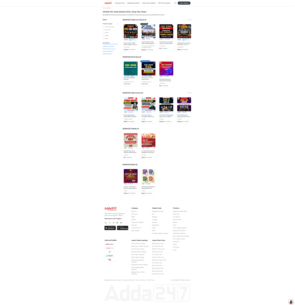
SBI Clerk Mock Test (158, 243)
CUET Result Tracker (179, 239)
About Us (134, 211)
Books (106, 38)
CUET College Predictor (180, 228)
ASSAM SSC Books (107, 53)
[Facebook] (117, 222)
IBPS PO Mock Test (157, 268)
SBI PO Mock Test (157, 252)
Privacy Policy (150, 280)
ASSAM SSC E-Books (108, 51)
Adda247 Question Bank (180, 211)
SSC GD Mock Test (157, 246)
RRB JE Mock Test (157, 271)
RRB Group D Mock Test (159, 260)
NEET (153, 230)
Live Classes (176, 217)
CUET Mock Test (157, 263)
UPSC (153, 228)
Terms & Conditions (141, 280)
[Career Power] (109, 248)
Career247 (176, 241)
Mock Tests (107, 29)
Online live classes (109, 26)
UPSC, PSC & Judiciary (164, 3)
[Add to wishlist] (137, 39)
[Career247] (109, 259)
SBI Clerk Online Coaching (138, 252)
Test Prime (176, 247)
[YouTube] (121, 222)
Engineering (155, 225)
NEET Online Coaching (137, 257)
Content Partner (136, 228)
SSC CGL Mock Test (158, 257)
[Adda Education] (109, 244)
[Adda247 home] (108, 3)
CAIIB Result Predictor (179, 233)
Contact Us (134, 214)
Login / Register (184, 3)
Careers (133, 219)
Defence (154, 222)
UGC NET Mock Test (158, 274)
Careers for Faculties (137, 222)
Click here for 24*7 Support (113, 218)
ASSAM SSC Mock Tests (108, 46)
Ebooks (107, 35)
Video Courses (177, 219)
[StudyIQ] (109, 251)
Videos (106, 32)
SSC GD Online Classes (138, 249)
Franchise (134, 225)
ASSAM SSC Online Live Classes (110, 44)
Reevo (175, 244)
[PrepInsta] (109, 255)
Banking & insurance (157, 211)
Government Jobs (119, 3)
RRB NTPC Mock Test (158, 249)
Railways (154, 217)
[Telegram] (113, 222)
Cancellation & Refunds (128, 280)
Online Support (135, 230)
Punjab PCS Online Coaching (139, 265)
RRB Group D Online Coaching (139, 246)
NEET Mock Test (157, 265)
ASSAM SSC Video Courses (109, 49)
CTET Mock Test (157, 254)
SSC (153, 214)
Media (133, 217)
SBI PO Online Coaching (138, 243)
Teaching (154, 219)
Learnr (175, 250)
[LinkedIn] (105, 222)
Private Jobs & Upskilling (148, 3)
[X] (109, 222)
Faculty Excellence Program (160, 233)
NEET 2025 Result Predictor (181, 236)
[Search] (175, 3)
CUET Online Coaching (137, 254)
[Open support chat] (291, 301)
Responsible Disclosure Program (112, 280)
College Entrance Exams (133, 3)
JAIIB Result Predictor (179, 230)
